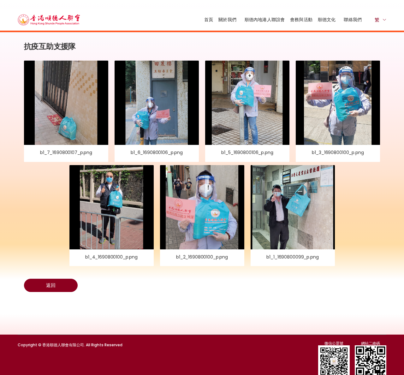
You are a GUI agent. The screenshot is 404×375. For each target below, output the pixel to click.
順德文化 (327, 19)
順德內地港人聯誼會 (265, 19)
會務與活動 (301, 19)
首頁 (208, 19)
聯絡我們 (353, 19)
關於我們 (227, 19)
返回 (51, 285)
